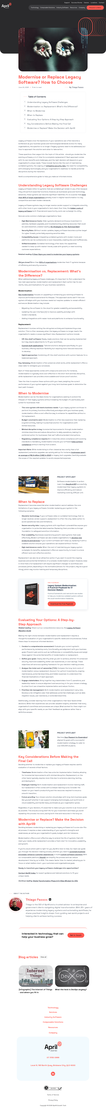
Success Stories (76, 2)
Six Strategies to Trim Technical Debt (64, 227)
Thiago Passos (77, 87)
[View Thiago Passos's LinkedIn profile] (50, 899)
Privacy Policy (53, 1100)
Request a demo (95, 8)
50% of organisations (48, 262)
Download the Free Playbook (61, 604)
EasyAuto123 (70, 484)
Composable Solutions (47, 7)
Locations (94, 2)
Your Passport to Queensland (75, 737)
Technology (35, 7)
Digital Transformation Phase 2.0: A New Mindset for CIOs (55, 881)
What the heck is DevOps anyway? (71, 989)
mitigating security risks (56, 166)
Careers (86, 2)
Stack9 (42, 857)
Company (82, 7)
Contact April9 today (27, 873)
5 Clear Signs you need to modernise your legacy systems (55, 254)
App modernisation (26, 295)
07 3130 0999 (53, 1057)
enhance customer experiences (40, 854)
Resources (73, 7)
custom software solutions (71, 854)
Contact (101, 2)
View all (43, 957)
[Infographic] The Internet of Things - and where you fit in (35, 991)
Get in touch (76, 935)
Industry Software (63, 7)
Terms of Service (53, 1095)
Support (67, 2)
